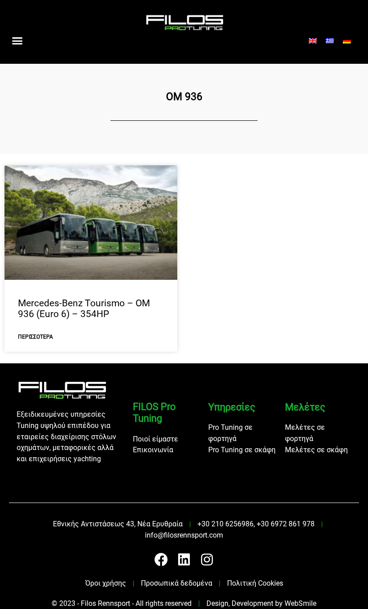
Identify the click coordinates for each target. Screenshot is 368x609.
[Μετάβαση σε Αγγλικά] (312, 41)
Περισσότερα (35, 337)
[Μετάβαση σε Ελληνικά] (329, 41)
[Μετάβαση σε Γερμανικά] (346, 41)
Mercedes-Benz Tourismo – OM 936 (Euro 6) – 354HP (84, 309)
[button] (17, 40)
